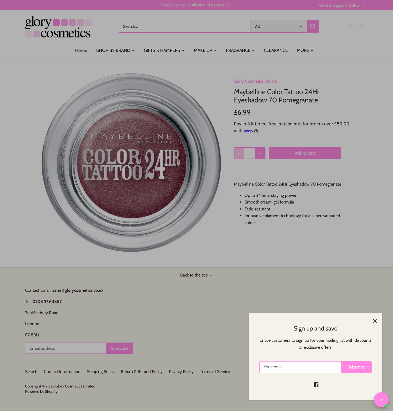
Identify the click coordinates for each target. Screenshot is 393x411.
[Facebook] (316, 384)
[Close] (375, 321)
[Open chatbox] (381, 399)
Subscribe (356, 367)
